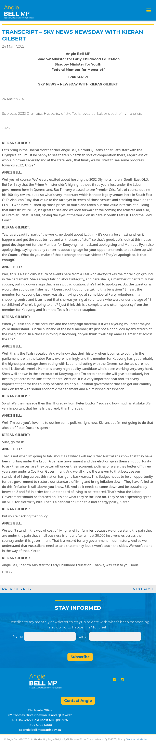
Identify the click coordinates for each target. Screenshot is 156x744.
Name (18, 636)
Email (84, 636)
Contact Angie (78, 700)
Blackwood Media (136, 739)
